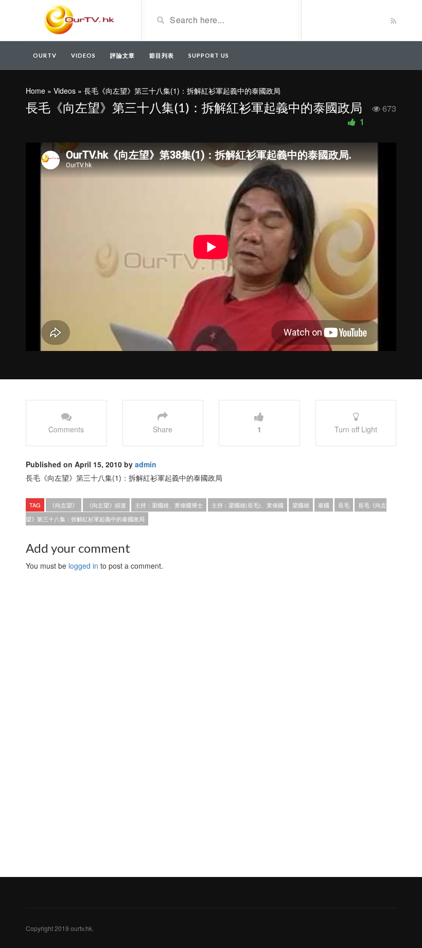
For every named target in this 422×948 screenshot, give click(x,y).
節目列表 (161, 55)
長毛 (343, 505)
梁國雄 (300, 505)
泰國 (323, 505)
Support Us (208, 55)
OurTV (45, 55)
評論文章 (122, 55)
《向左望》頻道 (106, 505)
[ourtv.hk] (79, 19)
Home (35, 90)
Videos (83, 55)
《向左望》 (63, 505)
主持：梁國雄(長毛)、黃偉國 (248, 505)
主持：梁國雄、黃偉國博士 (169, 505)
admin (145, 464)
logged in (83, 565)
